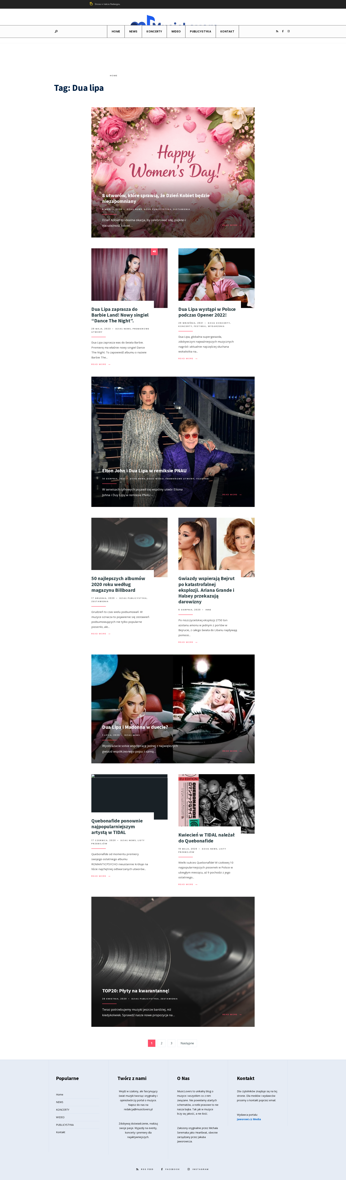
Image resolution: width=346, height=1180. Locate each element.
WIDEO (176, 31)
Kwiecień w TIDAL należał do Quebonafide (206, 837)
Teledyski (202, 478)
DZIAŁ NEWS (134, 209)
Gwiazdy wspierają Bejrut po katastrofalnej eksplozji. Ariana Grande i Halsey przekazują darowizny (206, 590)
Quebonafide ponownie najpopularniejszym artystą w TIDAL (117, 826)
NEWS (133, 31)
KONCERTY (154, 31)
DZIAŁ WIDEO (155, 478)
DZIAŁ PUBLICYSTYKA (157, 209)
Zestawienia (181, 209)
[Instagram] (288, 31)
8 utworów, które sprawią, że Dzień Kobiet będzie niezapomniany (156, 198)
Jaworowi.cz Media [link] (249, 1119)
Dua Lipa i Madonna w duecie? (135, 727)
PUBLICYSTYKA (200, 31)
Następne (187, 1043)
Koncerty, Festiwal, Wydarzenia (201, 326)
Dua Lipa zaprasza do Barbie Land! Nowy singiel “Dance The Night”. (119, 315)
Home (116, 31)
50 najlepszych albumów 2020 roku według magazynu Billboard (118, 584)
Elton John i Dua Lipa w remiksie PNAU (144, 470)
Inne (208, 609)
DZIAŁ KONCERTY (219, 322)
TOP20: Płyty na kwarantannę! (135, 990)
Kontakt (227, 31)
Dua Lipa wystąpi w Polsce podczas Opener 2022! (207, 312)
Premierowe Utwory (180, 478)
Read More (232, 225)
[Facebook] (283, 31)
